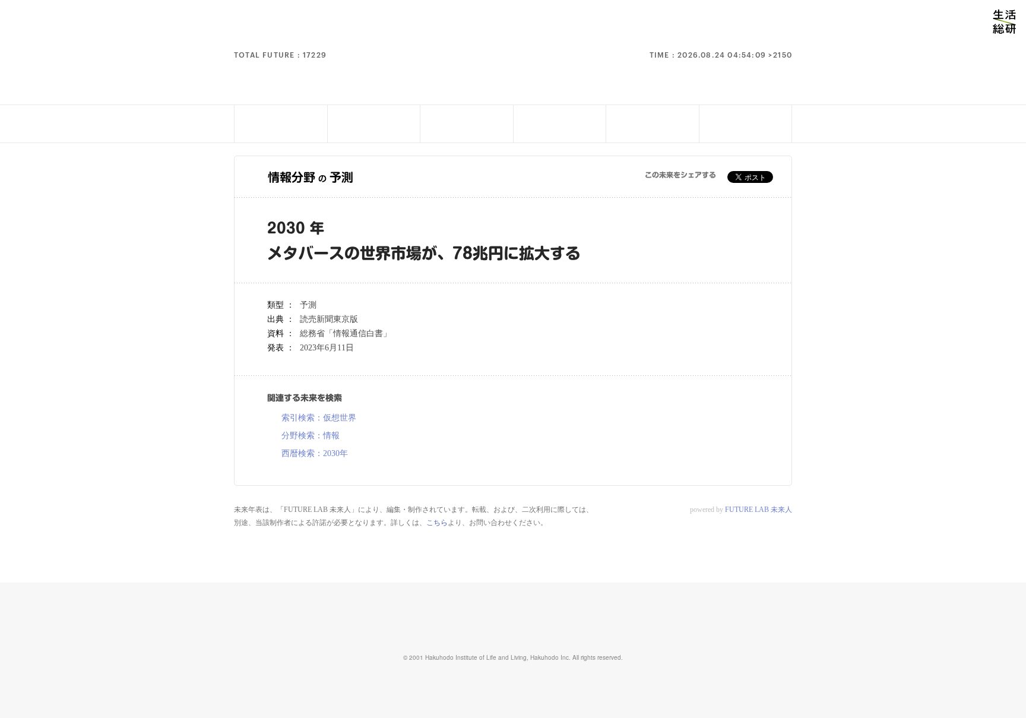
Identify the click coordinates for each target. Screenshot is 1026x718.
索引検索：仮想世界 (318, 418)
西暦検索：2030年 (314, 454)
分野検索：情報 (310, 436)
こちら (437, 522)
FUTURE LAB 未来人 (758, 509)
